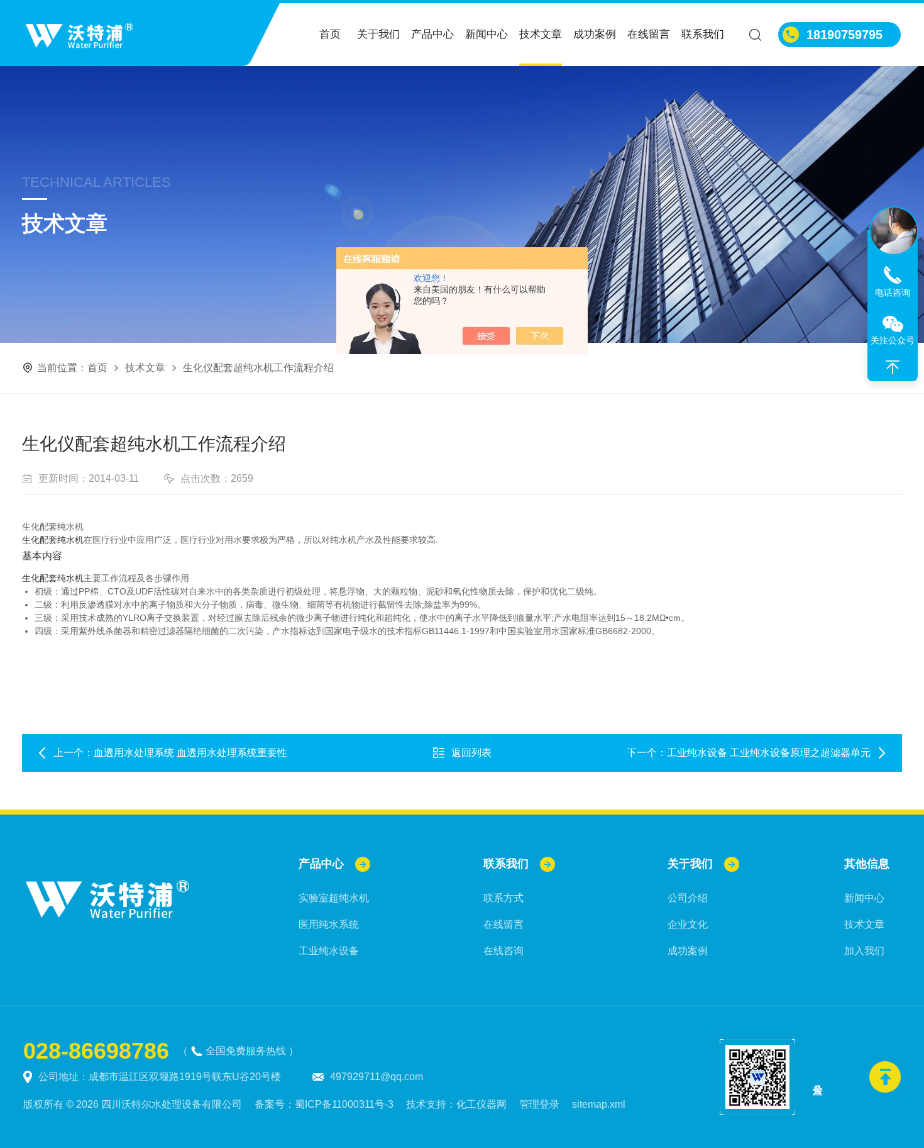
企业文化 (688, 924)
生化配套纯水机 (53, 540)
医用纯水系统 (329, 924)
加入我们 (864, 950)
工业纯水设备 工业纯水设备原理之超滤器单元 (769, 752)
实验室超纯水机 (334, 898)
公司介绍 (688, 898)
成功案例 (594, 34)
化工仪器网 (481, 1104)
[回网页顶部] (892, 367)
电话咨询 (892, 292)
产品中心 (432, 34)
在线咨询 (503, 950)
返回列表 (471, 752)
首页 (330, 34)
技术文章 (540, 34)
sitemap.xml (598, 1104)
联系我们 (702, 34)
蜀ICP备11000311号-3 (344, 1104)
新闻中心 (486, 34)
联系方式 (503, 898)
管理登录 (539, 1104)
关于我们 (378, 34)
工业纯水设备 (329, 950)
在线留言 (648, 34)
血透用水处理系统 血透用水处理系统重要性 (190, 752)
